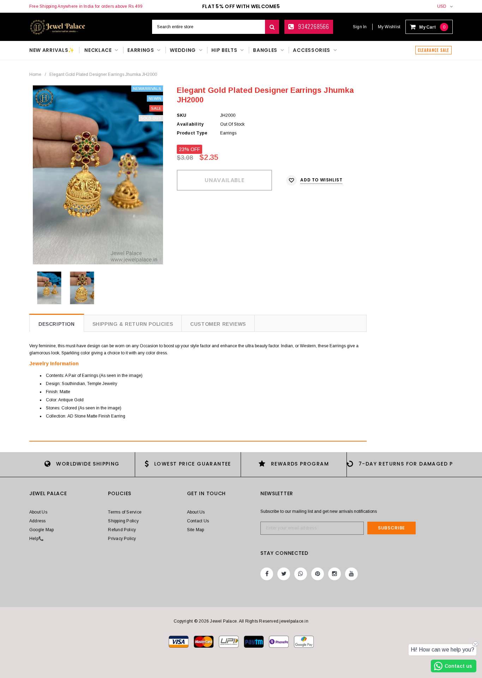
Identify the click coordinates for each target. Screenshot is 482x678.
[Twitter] (283, 574)
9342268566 (313, 26)
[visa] (179, 641)
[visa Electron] (204, 641)
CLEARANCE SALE (433, 50)
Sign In (360, 26)
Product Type (192, 133)
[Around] (304, 641)
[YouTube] (351, 574)
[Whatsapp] (300, 574)
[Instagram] (334, 574)
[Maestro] (254, 641)
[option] (98, 174)
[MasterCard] (229, 641)
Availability (190, 124)
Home (35, 74)
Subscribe (391, 527)
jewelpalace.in (293, 621)
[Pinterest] (317, 574)
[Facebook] (266, 574)
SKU (181, 115)
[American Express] (279, 641)
